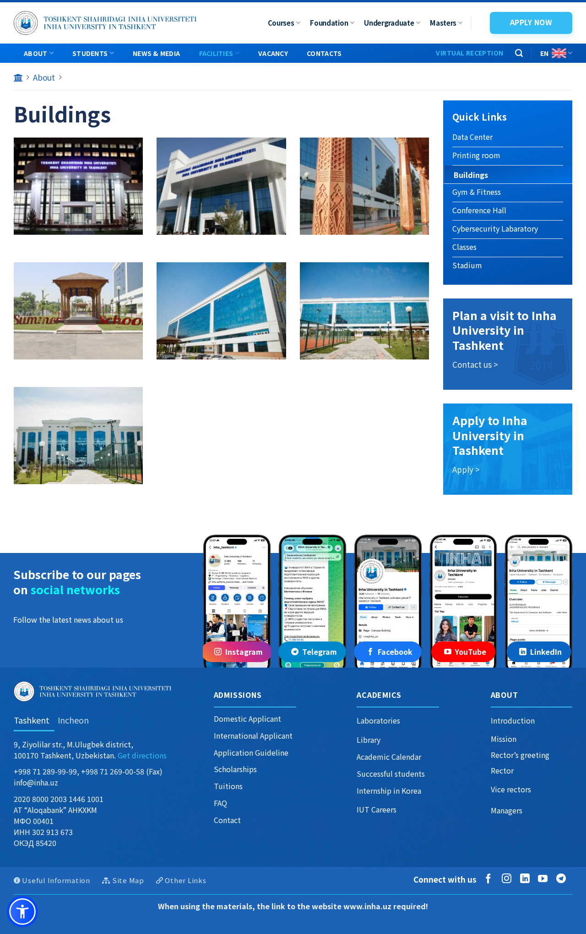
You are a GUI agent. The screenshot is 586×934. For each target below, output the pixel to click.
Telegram (319, 651)
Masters (443, 23)
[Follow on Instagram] (508, 879)
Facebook (395, 651)
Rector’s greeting (520, 754)
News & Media (156, 53)
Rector (502, 770)
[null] (22, 911)
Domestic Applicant (247, 718)
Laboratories (378, 720)
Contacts (324, 53)
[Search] (519, 53)
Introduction (513, 720)
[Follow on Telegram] (563, 879)
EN (544, 53)
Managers (506, 810)
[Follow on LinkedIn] (526, 879)
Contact (227, 819)
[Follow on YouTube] (544, 879)
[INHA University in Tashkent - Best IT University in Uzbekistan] (105, 23)
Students (90, 53)
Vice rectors (511, 789)
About (35, 53)
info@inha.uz (36, 782)
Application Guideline (251, 752)
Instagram (244, 651)
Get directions (142, 755)
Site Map (128, 880)
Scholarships (235, 768)
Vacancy (273, 53)
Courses (281, 23)
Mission (503, 738)
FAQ (220, 802)
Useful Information (56, 880)
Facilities (216, 53)
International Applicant (253, 735)
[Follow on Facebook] (490, 879)
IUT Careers (376, 809)
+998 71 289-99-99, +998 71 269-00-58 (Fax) (88, 771)
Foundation (329, 23)
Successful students (391, 773)
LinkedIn (546, 651)
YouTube (470, 651)
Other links (185, 880)
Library (368, 739)
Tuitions (228, 785)
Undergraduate (389, 23)
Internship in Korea (389, 790)
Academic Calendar (389, 756)
